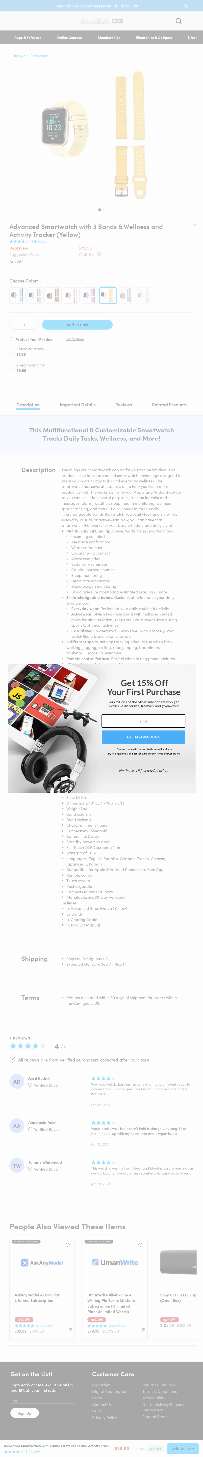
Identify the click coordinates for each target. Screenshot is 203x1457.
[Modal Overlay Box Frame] (101, 728)
